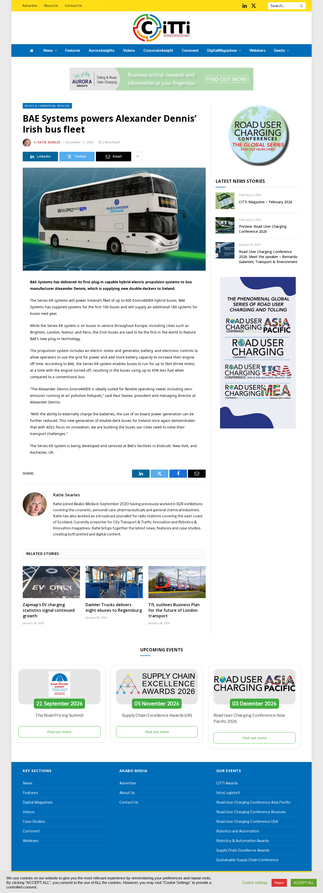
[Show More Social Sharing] (137, 156)
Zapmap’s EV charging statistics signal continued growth (49, 610)
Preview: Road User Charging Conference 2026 (263, 229)
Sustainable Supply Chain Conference (247, 860)
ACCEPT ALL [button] (304, 883)
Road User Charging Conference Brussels (251, 812)
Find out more (59, 731)
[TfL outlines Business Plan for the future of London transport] (177, 582)
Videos (129, 50)
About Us (51, 6)
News (48, 50)
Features (72, 50)
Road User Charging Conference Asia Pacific (253, 802)
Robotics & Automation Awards (242, 840)
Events (279, 50)
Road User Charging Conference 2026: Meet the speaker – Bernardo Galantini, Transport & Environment (268, 256)
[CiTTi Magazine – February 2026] (225, 200)
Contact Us (73, 6)
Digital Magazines (222, 50)
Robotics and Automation (237, 831)
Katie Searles (49, 142)
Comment (190, 50)
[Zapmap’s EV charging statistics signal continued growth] (51, 582)
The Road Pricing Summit (59, 715)
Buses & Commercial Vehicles (47, 106)
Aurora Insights (101, 50)
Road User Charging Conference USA (247, 821)
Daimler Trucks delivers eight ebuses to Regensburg (114, 607)
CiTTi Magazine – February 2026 (265, 201)
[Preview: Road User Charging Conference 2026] (225, 225)
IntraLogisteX (228, 792)
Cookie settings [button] (255, 883)
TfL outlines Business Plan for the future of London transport (174, 610)
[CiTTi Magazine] (161, 27)
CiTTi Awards (227, 783)
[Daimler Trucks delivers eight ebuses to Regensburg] (114, 582)
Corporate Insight (158, 50)
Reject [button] (279, 883)
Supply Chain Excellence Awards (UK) (157, 715)
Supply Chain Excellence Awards (243, 850)
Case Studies (34, 821)
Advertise (29, 6)
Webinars (257, 50)
